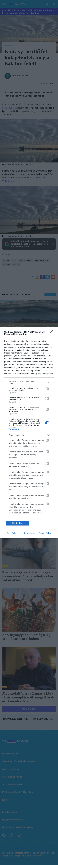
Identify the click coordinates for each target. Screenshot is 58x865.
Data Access (29, 533)
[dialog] (29, 432)
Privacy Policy (45, 533)
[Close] (52, 332)
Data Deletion (13, 533)
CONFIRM (17, 523)
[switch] (47, 389)
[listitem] (29, 382)
